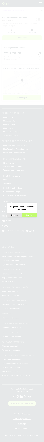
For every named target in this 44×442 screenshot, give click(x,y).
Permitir (29, 215)
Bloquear (14, 215)
